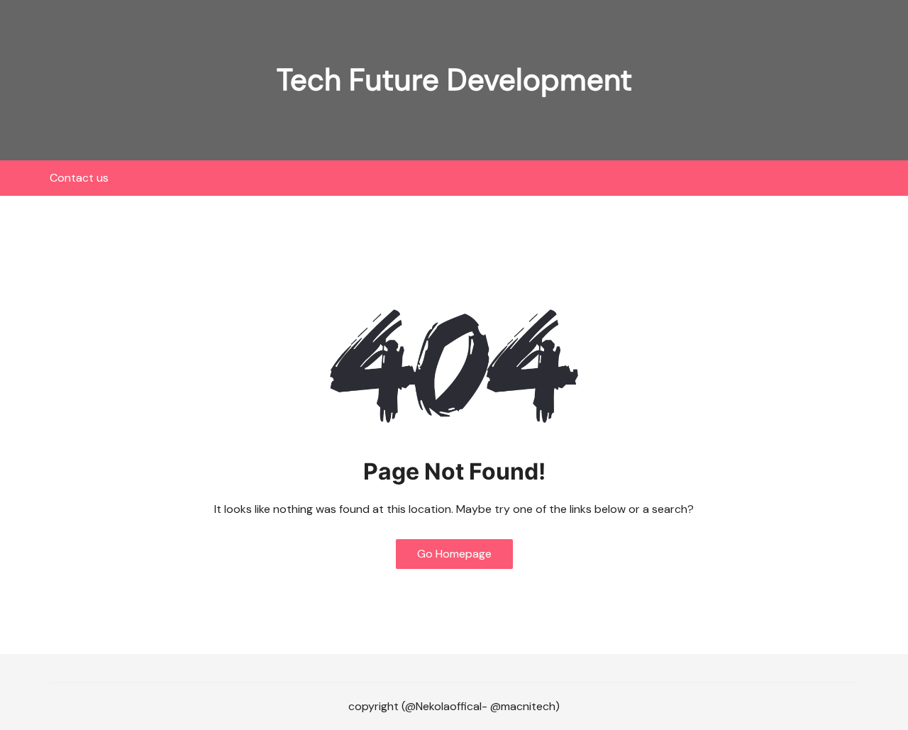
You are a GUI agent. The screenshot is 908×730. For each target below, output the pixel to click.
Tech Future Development (454, 79)
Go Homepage (454, 553)
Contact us (79, 177)
